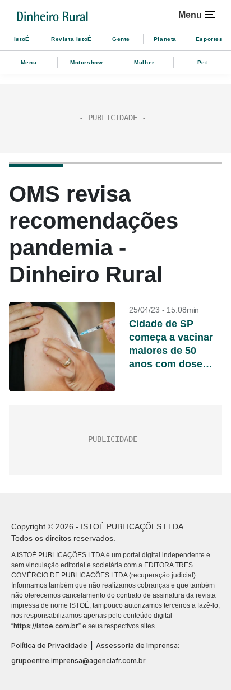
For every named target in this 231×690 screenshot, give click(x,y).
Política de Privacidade (49, 645)
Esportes (209, 39)
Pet (202, 62)
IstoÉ (22, 39)
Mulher (144, 62)
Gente (121, 39)
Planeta (165, 39)
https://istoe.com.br (45, 626)
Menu (28, 62)
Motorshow (86, 62)
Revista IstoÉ (71, 39)
